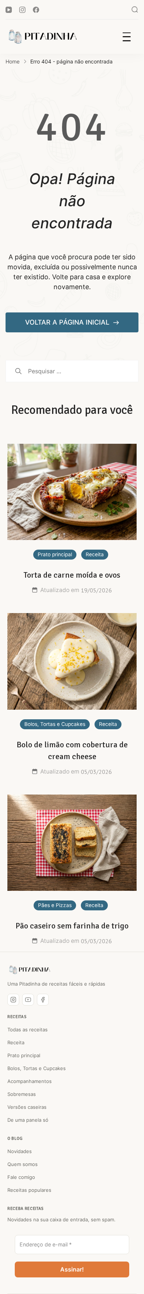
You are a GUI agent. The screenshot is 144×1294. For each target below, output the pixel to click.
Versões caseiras (27, 1107)
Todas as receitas (27, 1029)
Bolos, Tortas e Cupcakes (54, 724)
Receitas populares (29, 1190)
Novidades (19, 1151)
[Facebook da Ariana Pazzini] (43, 1000)
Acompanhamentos (29, 1081)
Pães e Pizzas (55, 905)
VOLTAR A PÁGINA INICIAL (68, 322)
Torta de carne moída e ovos (72, 575)
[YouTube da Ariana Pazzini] (28, 1000)
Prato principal (55, 554)
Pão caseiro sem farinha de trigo (72, 926)
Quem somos (22, 1164)
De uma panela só (27, 1120)
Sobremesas (21, 1094)
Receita (95, 554)
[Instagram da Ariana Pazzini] (13, 1000)
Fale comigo (21, 1177)
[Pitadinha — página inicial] (29, 970)
